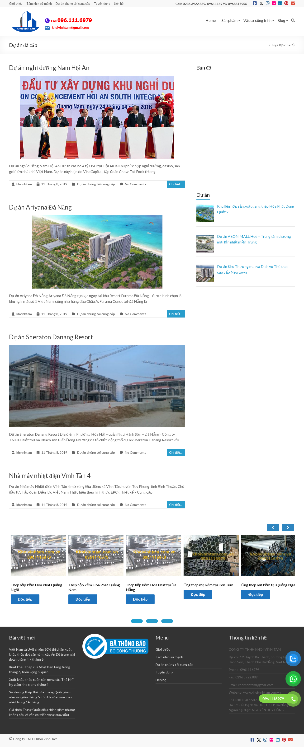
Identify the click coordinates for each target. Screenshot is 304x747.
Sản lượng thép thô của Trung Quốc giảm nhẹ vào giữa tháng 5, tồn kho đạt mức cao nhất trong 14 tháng (40, 697)
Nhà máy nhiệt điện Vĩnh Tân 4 (49, 475)
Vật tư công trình (257, 20)
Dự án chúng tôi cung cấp (73, 3)
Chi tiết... (175, 184)
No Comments (135, 184)
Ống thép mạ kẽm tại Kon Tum (154, 585)
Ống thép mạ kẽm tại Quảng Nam (272, 585)
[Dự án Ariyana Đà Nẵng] (97, 217)
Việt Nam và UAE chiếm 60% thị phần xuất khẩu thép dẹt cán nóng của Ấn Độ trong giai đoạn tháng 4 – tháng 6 (42, 654)
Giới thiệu (16, 3)
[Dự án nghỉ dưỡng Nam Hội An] (97, 78)
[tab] (137, 621)
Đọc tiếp (28, 599)
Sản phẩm (230, 20)
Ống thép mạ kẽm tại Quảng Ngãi (214, 585)
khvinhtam (24, 184)
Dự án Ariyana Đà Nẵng (40, 207)
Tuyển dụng (102, 3)
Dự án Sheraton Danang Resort (51, 337)
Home (210, 20)
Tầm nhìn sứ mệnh (39, 3)
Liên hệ (119, 3)
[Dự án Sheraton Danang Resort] (97, 347)
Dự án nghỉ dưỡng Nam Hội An (49, 67)
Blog (281, 20)
